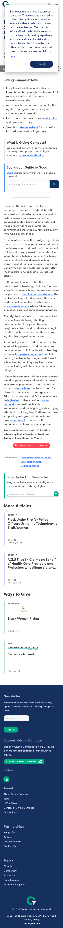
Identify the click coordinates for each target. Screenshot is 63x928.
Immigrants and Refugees (36, 457)
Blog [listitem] (6, 798)
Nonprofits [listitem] (9, 832)
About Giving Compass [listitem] (16, 794)
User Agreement (31, 923)
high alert (13, 400)
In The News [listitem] (10, 803)
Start (10, 172)
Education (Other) (31, 461)
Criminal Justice (30, 465)
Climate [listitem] (8, 866)
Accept (41, 64)
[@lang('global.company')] (5, 4)
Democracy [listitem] (10, 870)
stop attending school (29, 354)
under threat (17, 420)
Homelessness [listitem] (11, 879)
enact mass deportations (37, 294)
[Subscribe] (56, 493)
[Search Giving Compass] (49, 4)
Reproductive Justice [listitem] (15, 884)
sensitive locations (18, 306)
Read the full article (33, 445)
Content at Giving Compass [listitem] (19, 807)
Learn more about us (31, 155)
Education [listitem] (9, 875)
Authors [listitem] (8, 836)
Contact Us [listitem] (10, 846)
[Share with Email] (58, 68)
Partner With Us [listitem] (12, 841)
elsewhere (23, 388)
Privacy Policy (31, 919)
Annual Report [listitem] (12, 812)
